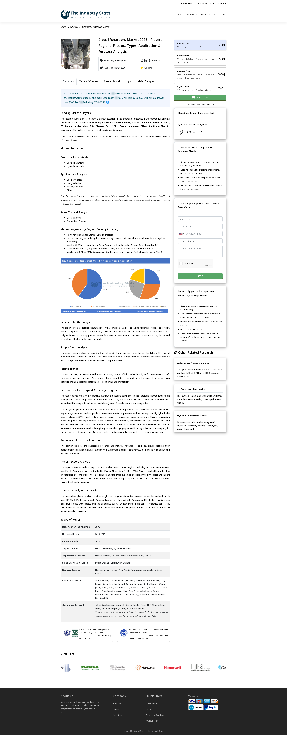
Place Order (202, 97)
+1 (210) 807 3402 (219, 3)
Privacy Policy (151, 721)
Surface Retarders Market (191, 389)
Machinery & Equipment (79, 26)
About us (205, 14)
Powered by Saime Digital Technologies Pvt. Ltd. (143, 731)
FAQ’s (148, 709)
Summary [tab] (68, 81)
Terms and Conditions (156, 715)
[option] (69, 668)
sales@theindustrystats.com (195, 3)
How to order (152, 703)
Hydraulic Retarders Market (192, 415)
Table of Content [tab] (89, 81)
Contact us (219, 14)
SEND (200, 275)
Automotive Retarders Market (193, 362)
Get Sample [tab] (147, 81)
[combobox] (181, 233)
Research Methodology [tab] (117, 81)
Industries (191, 14)
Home (179, 14)
